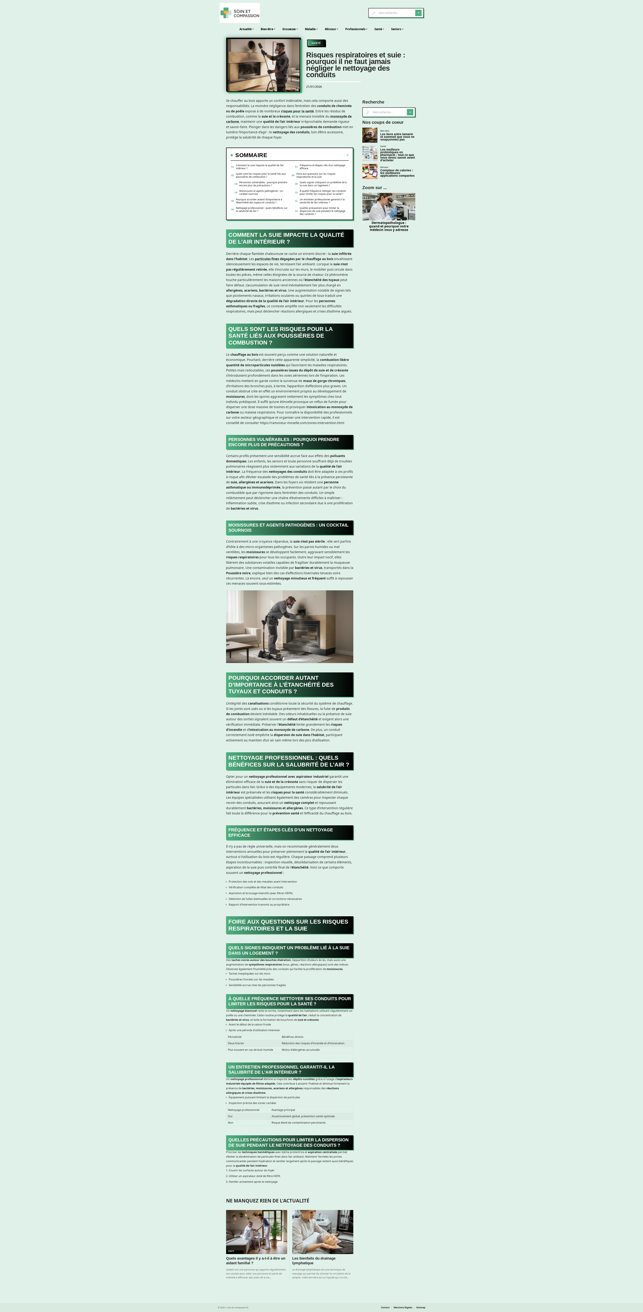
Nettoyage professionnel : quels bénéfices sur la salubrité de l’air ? (262, 209)
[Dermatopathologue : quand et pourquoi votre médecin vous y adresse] (388, 206)
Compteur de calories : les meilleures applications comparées (397, 173)
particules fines (267, 259)
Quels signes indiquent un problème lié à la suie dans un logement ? (323, 184)
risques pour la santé (297, 111)
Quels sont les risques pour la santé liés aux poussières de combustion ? (261, 175)
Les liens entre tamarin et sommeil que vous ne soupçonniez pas (397, 136)
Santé (316, 43)
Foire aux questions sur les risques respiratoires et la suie (316, 175)
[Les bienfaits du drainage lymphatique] (322, 1232)
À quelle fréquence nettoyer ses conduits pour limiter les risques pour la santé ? (323, 192)
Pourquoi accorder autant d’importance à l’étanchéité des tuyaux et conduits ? (259, 201)
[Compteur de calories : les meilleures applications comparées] (369, 171)
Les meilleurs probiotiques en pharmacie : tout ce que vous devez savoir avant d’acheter (397, 155)
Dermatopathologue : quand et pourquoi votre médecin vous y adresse (389, 226)
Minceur (384, 167)
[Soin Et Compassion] (240, 13)
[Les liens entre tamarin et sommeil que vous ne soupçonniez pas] (369, 135)
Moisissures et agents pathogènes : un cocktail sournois (261, 192)
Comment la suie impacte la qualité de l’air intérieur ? (260, 167)
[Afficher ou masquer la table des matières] (308, 155)
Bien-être (384, 131)
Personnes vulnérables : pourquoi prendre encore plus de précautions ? (263, 184)
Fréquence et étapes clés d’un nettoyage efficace (322, 167)
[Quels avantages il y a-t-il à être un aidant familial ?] (256, 1232)
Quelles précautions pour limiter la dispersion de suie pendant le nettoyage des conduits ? (322, 211)
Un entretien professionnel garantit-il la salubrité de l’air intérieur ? (322, 201)
